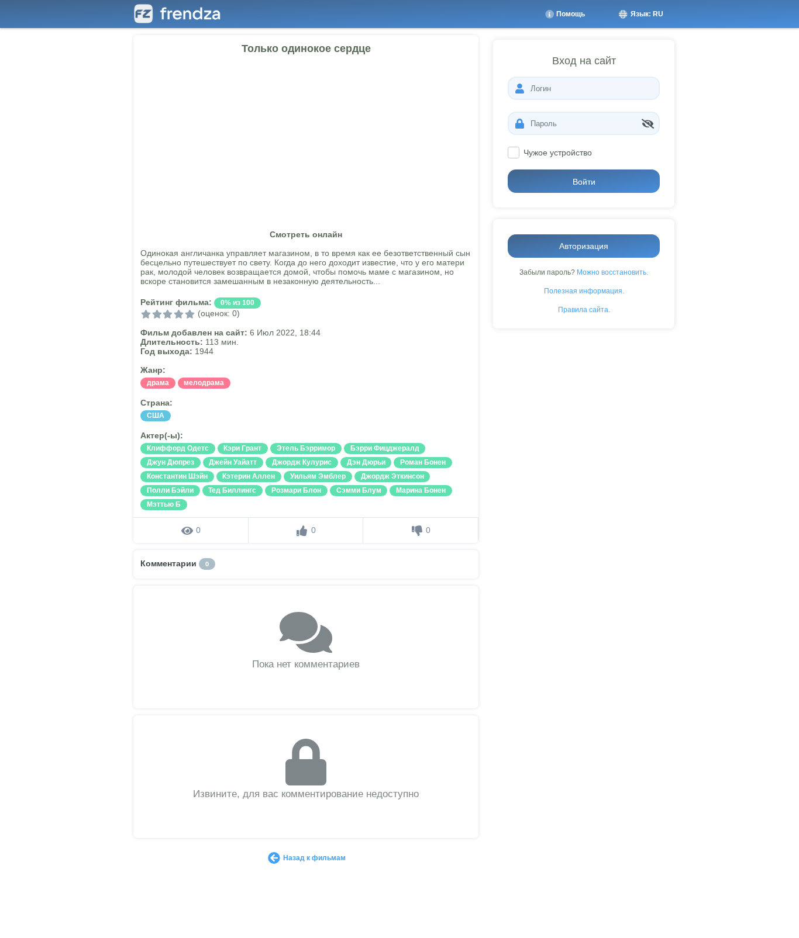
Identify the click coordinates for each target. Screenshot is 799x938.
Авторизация (583, 246)
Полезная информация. (584, 291)
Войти (584, 181)
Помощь (570, 14)
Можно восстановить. (612, 272)
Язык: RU (646, 14)
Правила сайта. (584, 309)
